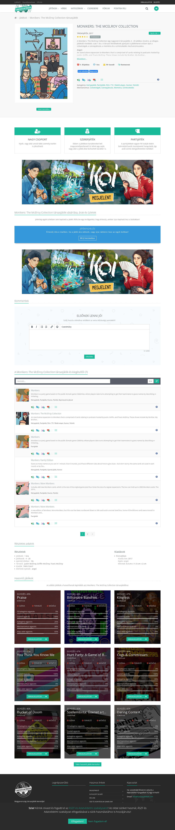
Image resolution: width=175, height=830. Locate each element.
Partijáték (101, 85)
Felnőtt (136, 85)
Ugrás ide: (154, 33)
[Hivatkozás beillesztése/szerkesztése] (52, 327)
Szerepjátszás (107, 87)
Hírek (64, 8)
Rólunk (92, 798)
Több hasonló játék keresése (87, 764)
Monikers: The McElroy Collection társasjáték (54, 17)
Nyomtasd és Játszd (66, 400)
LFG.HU (39, 2)
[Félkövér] (32, 327)
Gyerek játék (51, 470)
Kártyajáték (91, 85)
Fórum (106, 8)
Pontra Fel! (120, 8)
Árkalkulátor (146, 2)
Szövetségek (95, 87)
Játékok (53, 8)
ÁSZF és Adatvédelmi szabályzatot (88, 808)
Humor (129, 85)
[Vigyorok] (57, 327)
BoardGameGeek (29, 2)
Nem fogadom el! (97, 821)
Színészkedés (128, 87)
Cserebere (92, 8)
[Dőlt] (36, 327)
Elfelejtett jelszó (96, 794)
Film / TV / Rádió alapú (115, 85)
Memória (118, 87)
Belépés (157, 2)
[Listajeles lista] (42, 327)
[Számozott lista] (46, 327)
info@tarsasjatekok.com (143, 796)
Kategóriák (77, 8)
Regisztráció (94, 790)
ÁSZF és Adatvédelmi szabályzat (101, 802)
